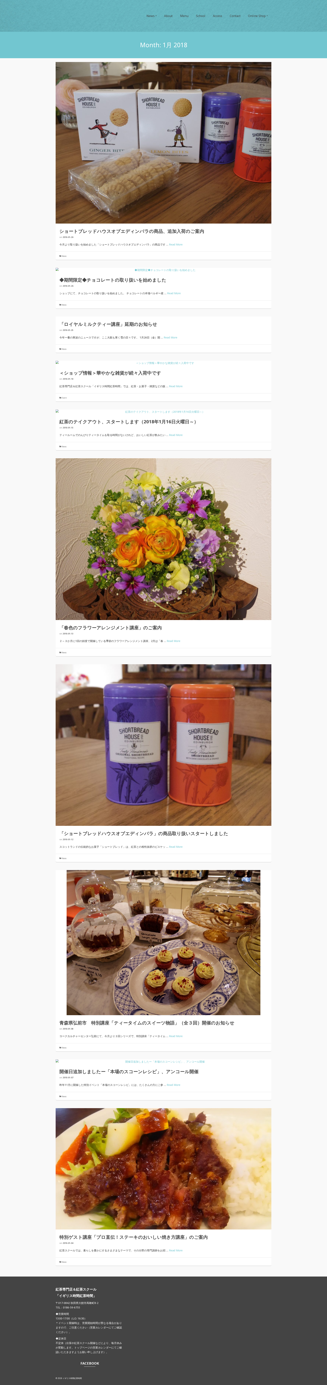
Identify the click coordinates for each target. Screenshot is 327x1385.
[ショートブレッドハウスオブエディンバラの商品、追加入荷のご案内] (163, 143)
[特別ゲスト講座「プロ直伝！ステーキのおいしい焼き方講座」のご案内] (163, 1168)
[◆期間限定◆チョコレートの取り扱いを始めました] (163, 270)
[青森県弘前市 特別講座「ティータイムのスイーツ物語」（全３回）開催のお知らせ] (163, 942)
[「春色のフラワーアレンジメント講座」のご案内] (163, 539)
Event (64, 397)
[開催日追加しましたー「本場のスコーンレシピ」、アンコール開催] (163, 1061)
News (64, 256)
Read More (176, 244)
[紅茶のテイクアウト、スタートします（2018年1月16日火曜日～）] (163, 412)
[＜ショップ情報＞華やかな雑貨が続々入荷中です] (163, 363)
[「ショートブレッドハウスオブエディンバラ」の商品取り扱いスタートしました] (163, 745)
